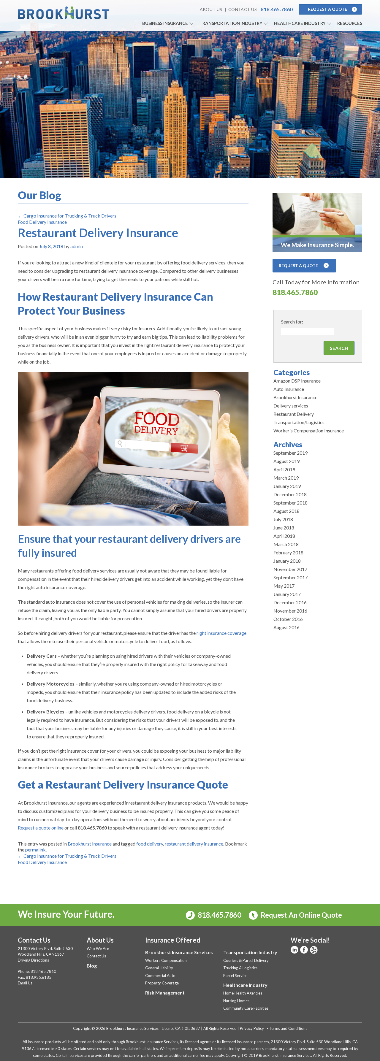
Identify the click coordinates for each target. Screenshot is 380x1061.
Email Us (25, 983)
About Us (211, 9)
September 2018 (290, 502)
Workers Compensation (166, 960)
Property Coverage (162, 983)
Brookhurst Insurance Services (179, 952)
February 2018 (288, 552)
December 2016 (290, 602)
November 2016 (290, 610)
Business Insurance (165, 23)
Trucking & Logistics (240, 967)
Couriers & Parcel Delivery (246, 960)
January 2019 (287, 486)
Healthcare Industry (300, 23)
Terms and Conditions (288, 1028)
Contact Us (242, 9)
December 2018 (290, 494)
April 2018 (284, 536)
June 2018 (283, 527)
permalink (35, 849)
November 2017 (290, 569)
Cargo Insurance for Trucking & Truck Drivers (67, 215)
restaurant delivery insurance (194, 843)
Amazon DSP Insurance (297, 380)
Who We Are (98, 948)
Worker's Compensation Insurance (308, 430)
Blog (92, 965)
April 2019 (284, 469)
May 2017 (283, 586)
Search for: (292, 321)
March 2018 (286, 544)
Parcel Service (235, 975)
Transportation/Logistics (298, 422)
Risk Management (165, 992)
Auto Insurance (288, 389)
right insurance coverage (221, 633)
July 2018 (283, 519)
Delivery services (290, 405)
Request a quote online (41, 827)
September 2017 (290, 577)
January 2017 (287, 594)
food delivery (149, 843)
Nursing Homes (236, 1000)
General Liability (159, 967)
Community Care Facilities (245, 1008)
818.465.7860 (295, 292)
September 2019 (290, 453)
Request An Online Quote (300, 915)
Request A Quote (327, 9)
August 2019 (286, 461)
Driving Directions (33, 960)
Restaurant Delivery (293, 414)
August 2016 (286, 627)
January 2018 (287, 561)
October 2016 (288, 619)
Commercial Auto (160, 975)
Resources (349, 23)
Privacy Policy (252, 1028)
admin (76, 246)
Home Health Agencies (242, 993)
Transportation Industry (231, 23)
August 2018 (286, 511)
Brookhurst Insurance (90, 843)
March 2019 (286, 477)
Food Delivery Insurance (45, 222)
